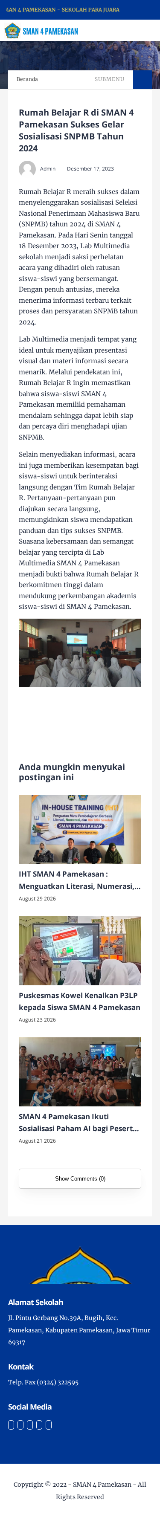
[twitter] (20, 1425)
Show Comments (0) (80, 1178)
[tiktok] (39, 1425)
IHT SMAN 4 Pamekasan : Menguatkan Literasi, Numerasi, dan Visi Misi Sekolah (76, 881)
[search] (124, 30)
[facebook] (11, 1425)
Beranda (27, 79)
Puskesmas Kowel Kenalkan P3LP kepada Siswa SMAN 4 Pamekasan (79, 1001)
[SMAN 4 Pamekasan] (41, 30)
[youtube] (49, 1425)
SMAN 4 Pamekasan (102, 1484)
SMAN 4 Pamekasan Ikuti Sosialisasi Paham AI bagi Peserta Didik (78, 1123)
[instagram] (30, 1425)
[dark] (139, 30)
